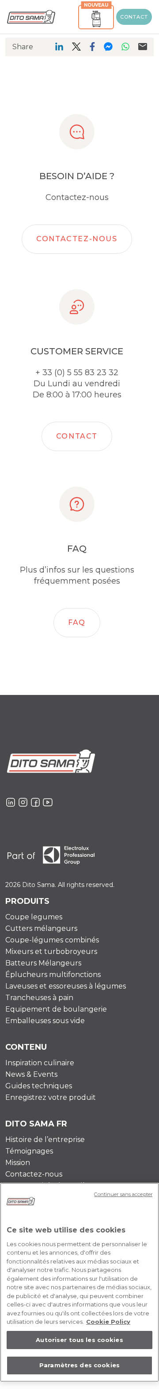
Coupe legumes (33, 917)
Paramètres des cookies (79, 1365)
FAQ (77, 622)
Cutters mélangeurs (41, 928)
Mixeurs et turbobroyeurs (51, 951)
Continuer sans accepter (123, 1194)
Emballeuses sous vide (45, 1020)
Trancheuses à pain (39, 997)
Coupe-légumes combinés (52, 940)
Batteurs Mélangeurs (43, 963)
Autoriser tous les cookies (79, 1339)
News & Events (31, 1074)
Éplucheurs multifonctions (53, 974)
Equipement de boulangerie (56, 1009)
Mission (17, 1162)
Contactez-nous (76, 239)
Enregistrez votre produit (50, 1097)
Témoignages (29, 1151)
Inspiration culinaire (39, 1063)
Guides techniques (38, 1086)
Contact (134, 17)
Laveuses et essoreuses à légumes (65, 986)
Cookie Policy (108, 1321)
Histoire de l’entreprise (45, 1139)
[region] (79, 1282)
